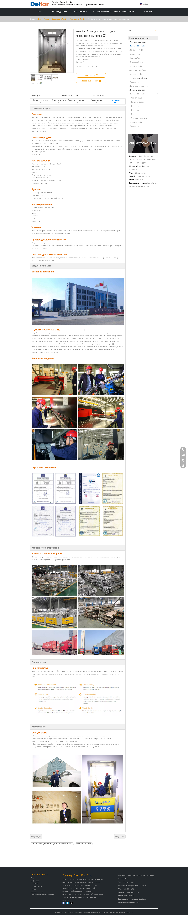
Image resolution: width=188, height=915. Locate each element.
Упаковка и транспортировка (77, 100)
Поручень (135, 110)
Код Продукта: (96, 95)
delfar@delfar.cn (151, 183)
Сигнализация (137, 98)
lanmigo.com (128, 912)
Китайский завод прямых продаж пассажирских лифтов (51, 844)
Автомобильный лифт (138, 70)
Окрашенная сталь (139, 118)
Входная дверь (137, 102)
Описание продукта (40, 100)
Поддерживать (36, 886)
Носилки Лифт (135, 58)
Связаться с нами (37, 892)
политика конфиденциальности (42, 894)
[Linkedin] (67, 903)
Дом (32, 878)
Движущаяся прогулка (138, 86)
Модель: (34, 95)
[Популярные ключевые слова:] (156, 31)
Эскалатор (134, 82)
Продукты (34, 883)
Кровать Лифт (135, 54)
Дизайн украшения (137, 90)
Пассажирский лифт (83, 844)
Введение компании (59, 100)
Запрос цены (89, 75)
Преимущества (96, 100)
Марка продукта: (67, 95)
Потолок (134, 106)
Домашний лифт (136, 50)
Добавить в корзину (89, 81)
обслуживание (115, 100)
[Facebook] (63, 903)
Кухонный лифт (135, 74)
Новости (34, 889)
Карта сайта (107, 912)
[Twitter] (71, 903)
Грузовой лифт (135, 66)
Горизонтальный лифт (138, 78)
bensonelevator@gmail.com (139, 186)
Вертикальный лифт (137, 42)
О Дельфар (35, 881)
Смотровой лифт (136, 62)
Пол (132, 114)
